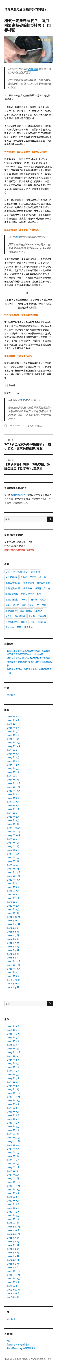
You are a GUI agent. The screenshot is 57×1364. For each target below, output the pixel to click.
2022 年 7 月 (13, 891)
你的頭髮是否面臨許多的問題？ (25, 9)
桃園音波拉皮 (27, 594)
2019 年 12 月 (13, 980)
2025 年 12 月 (13, 742)
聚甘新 (31, 616)
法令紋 (34, 599)
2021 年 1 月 (13, 957)
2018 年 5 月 (13, 987)
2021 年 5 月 (13, 943)
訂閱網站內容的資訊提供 (18, 1344)
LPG (7, 572)
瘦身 (31, 605)
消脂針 (43, 599)
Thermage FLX (20, 572)
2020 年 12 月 (13, 961)
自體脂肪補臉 (11, 622)
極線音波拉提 (11, 599)
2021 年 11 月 (13, 920)
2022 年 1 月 (13, 913)
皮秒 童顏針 (11, 610)
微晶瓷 (24, 577)
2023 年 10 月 (13, 835)
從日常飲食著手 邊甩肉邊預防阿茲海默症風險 (28, 650)
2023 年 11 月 (13, 831)
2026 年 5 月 (13, 727)
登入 (9, 1340)
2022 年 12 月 (13, 872)
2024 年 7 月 (13, 802)
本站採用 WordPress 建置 (41, 1359)
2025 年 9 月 (13, 750)
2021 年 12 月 (13, 917)
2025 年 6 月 (13, 761)
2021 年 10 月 (13, 924)
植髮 (39, 594)
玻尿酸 (16, 605)
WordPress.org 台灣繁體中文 (21, 1348)
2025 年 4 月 (13, 768)
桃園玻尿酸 (28, 583)
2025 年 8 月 (13, 753)
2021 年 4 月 (13, 946)
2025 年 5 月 (13, 765)
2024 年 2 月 (13, 820)
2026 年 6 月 (13, 724)
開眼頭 (24, 622)
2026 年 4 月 (13, 731)
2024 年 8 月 (13, 798)
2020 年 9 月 (13, 972)
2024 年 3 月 (13, 816)
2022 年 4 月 (13, 902)
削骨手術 (35, 572)
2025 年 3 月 (13, 772)
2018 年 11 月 (13, 983)
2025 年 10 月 (13, 746)
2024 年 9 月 (13, 794)
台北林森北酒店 (20, 495)
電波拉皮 (42, 622)
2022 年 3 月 (13, 905)
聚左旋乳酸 (20, 616)
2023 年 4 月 (13, 857)
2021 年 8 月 (13, 931)
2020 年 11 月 (13, 965)
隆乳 (22, 400)
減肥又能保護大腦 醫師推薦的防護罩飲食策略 (28, 658)
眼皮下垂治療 (26, 610)
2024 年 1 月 (13, 824)
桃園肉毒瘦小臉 (12, 588)
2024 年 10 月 (13, 790)
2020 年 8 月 (13, 976)
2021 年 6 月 (13, 939)
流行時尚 (11, 694)
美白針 (8, 616)
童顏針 (38, 610)
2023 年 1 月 (13, 868)
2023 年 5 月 (13, 854)
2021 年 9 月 (13, 928)
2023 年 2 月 (13, 865)
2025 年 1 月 (13, 779)
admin (11, 426)
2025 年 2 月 (13, 776)
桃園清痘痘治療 (12, 583)
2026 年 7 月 (13, 720)
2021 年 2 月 (13, 954)
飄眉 (19, 627)
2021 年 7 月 (13, 935)
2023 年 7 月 (13, 846)
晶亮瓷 (33, 577)
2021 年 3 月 (13, 950)
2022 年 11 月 (13, 876)
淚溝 (7, 605)
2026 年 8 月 (13, 716)
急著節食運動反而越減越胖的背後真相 (25, 654)
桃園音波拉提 (11, 594)
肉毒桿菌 (33, 68)
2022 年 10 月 (13, 879)
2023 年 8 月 (13, 842)
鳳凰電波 (28, 627)
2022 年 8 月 (13, 887)
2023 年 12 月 (13, 828)
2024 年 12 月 (13, 783)
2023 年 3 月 (13, 861)
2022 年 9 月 (13, 883)
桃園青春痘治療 (42, 588)
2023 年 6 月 (13, 850)
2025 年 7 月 (13, 757)
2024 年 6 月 (13, 805)
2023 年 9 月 (13, 839)
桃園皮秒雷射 (43, 583)
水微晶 (30, 426)
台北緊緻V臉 (11, 577)
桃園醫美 (27, 588)
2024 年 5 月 (13, 809)
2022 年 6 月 (13, 894)
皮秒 (17, 237)
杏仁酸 (42, 577)
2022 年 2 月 (13, 909)
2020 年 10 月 (13, 968)
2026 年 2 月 (13, 735)
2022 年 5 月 (13, 898)
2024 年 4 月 (13, 813)
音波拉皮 (38, 426)
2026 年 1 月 (13, 739)
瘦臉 (24, 605)
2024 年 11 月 (13, 787)
